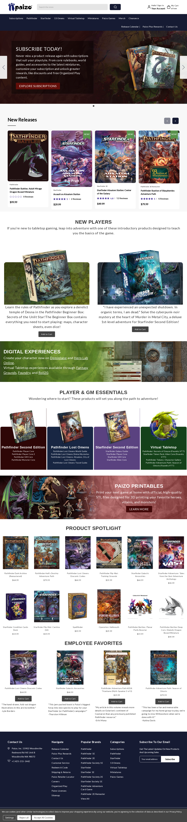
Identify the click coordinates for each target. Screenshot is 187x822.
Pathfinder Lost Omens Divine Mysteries (70, 454)
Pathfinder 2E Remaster (93, 794)
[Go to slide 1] (3, 67)
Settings (9, 817)
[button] (38, 86)
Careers (56, 781)
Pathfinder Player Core (23, 451)
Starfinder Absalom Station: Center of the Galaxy (114, 192)
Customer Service (61, 763)
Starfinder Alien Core (117, 460)
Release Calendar (130, 26)
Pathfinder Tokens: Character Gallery (163, 460)
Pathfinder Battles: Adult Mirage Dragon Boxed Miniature (26, 190)
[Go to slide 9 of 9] (167, 121)
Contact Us (172, 26)
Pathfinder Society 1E (92, 763)
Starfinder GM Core (117, 457)
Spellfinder (78, 627)
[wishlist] (36, 154)
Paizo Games (108, 18)
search (115, 7)
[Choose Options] (63, 155)
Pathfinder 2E (88, 758)
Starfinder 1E (87, 772)
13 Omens (59, 18)
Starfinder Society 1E (91, 781)
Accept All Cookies (43, 817)
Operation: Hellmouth (109, 627)
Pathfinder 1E (88, 753)
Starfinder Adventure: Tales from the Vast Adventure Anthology (171, 576)
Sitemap (56, 795)
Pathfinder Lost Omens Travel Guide (70, 463)
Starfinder (46, 18)
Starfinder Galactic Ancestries (70, 688)
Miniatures (93, 18)
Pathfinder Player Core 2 (23, 454)
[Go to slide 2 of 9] (175, 121)
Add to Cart (46, 334)
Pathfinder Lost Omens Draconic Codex (23, 688)
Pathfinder (32, 18)
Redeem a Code (60, 767)
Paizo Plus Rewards (153, 26)
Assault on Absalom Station (66, 194)
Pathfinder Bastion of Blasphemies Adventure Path (158, 192)
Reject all (24, 817)
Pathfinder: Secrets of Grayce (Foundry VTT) (164, 451)
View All (85, 798)
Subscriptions (16, 18)
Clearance (134, 18)
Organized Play (59, 786)
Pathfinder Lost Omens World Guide (70, 451)
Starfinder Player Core (117, 454)
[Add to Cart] (20, 154)
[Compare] (30, 154)
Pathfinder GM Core (23, 457)
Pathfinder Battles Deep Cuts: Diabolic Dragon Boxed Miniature (171, 630)
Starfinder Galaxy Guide (117, 451)
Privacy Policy (175, 811)
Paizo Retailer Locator (63, 776)
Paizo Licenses (59, 790)
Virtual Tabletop (76, 18)
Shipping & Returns (61, 772)
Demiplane (58, 358)
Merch (122, 18)
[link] (21, 197)
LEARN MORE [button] (139, 509)
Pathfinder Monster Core (23, 460)
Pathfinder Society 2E (92, 776)
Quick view (25, 154)
